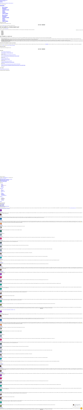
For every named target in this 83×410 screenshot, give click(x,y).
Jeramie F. (1, 251)
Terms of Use (1, 208)
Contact (1, 201)
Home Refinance (3, 198)
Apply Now (1, 1)
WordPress (12, 309)
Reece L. (1, 383)
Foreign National (3, 191)
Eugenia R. (1, 266)
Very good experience (2, 233)
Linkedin (6, 206)
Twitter (2, 206)
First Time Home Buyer (3, 185)
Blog (1, 186)
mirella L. (1, 302)
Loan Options (1, 188)
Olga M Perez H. (2, 372)
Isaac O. (1, 294)
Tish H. (1, 228)
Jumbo (3, 45)
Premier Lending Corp (6, 177)
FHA (1, 189)
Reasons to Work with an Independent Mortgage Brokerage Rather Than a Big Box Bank (13, 65)
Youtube (8, 206)
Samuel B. (1, 321)
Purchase (2, 184)
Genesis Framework (9, 309)
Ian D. (0, 278)
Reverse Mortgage (3, 194)
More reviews (41, 308)
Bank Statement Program (3, 195)
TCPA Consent (8, 208)
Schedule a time (3, 0)
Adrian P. (1, 232)
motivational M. (1, 262)
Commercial (2, 193)
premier (5, 309)
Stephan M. (1, 407)
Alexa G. (1, 391)
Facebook (1, 206)
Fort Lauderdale (13, 45)
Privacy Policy (4, 208)
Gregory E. (1, 247)
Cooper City (8, 45)
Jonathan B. (1, 399)
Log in (14, 309)
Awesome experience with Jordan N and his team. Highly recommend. (7, 295)
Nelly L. (1, 275)
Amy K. (1, 211)
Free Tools (1, 196)
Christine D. (1, 356)
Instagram (4, 206)
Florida (10, 45)
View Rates (2, 199)
